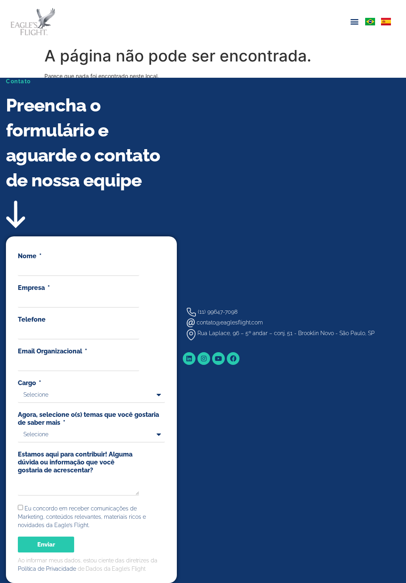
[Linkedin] (189, 358)
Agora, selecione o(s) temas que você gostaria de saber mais (88, 418)
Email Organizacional (51, 351)
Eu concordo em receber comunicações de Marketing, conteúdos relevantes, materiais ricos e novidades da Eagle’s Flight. (82, 516)
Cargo (28, 383)
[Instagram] (203, 358)
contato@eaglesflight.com (230, 322)
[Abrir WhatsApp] (386, 563)
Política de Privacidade (47, 569)
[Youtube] (218, 358)
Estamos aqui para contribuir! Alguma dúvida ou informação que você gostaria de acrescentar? (75, 462)
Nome (28, 256)
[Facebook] (233, 358)
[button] (354, 21)
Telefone (32, 319)
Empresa (32, 288)
